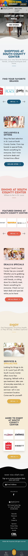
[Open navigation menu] (14, 552)
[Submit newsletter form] (23, 484)
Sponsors (14, 524)
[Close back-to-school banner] (26, 1)
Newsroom (14, 516)
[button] (20, 9)
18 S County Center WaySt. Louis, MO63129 (14, 506)
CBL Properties (11, 541)
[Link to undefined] (10, 91)
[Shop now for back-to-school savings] (23, 4)
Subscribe (14, 514)
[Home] (7, 9)
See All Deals (13, 299)
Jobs (14, 518)
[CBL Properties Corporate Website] (14, 534)
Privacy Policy (14, 526)
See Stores (14, 25)
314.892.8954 (14, 509)
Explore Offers (12, 164)
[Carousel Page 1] (12, 31)
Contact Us (14, 520)
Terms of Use (14, 528)
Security (14, 530)
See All (13, 102)
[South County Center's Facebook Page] (14, 494)
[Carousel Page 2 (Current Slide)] (15, 31)
